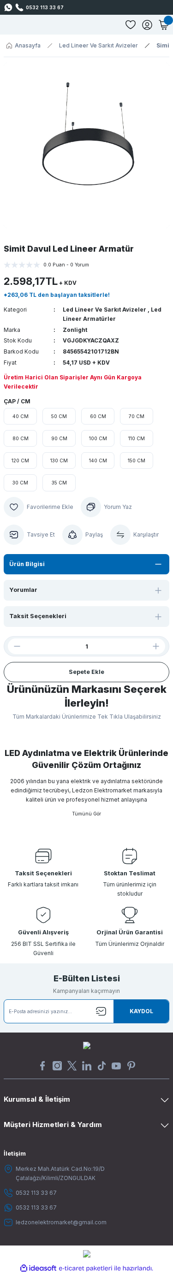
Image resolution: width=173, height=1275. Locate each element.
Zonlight (75, 329)
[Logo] (86, 1045)
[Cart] (163, 24)
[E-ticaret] (86, 1268)
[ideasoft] (38, 1268)
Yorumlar (23, 589)
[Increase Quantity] (159, 646)
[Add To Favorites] (38, 507)
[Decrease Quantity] (13, 646)
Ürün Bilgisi (27, 564)
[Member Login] (147, 24)
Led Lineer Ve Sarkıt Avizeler (104, 309)
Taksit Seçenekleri (37, 616)
